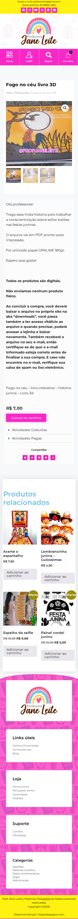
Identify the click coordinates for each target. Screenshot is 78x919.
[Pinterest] (48, 10)
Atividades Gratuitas (29, 430)
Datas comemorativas (26, 873)
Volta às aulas (21, 880)
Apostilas (18, 866)
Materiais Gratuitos (24, 870)
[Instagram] (29, 10)
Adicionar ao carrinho (18, 574)
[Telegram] (54, 10)
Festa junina (22, 92)
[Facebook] (23, 10)
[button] (9, 55)
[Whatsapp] (42, 10)
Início (9, 92)
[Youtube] (36, 10)
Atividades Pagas (27, 438)
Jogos (16, 876)
